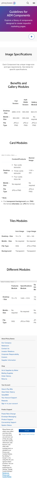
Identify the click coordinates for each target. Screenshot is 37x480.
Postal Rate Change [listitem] (9, 414)
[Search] (28, 3)
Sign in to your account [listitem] (10, 403)
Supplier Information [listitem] (9, 360)
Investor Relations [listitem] (8, 351)
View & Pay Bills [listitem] (7, 389)
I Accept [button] (27, 430)
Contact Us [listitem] (5, 348)
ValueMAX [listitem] (5, 395)
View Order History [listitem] (8, 392)
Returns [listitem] (4, 379)
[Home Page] (9, 3)
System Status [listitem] (7, 425)
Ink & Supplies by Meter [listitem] (10, 370)
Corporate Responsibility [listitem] (10, 354)
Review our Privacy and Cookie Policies (6, 475)
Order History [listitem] (6, 376)
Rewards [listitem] (5, 401)
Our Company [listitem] (6, 343)
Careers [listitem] (4, 357)
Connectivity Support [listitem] (9, 422)
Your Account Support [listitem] (9, 398)
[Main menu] (34, 3)
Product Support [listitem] (7, 419)
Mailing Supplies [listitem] (7, 373)
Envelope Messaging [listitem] (9, 416)
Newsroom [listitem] (5, 346)
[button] (27, 434)
